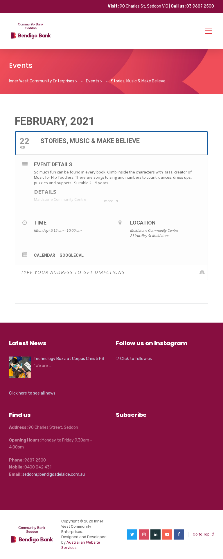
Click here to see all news (32, 393)
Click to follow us (135, 358)
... (50, 365)
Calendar (44, 255)
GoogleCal (72, 255)
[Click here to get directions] (203, 272)
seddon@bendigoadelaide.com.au (53, 474)
